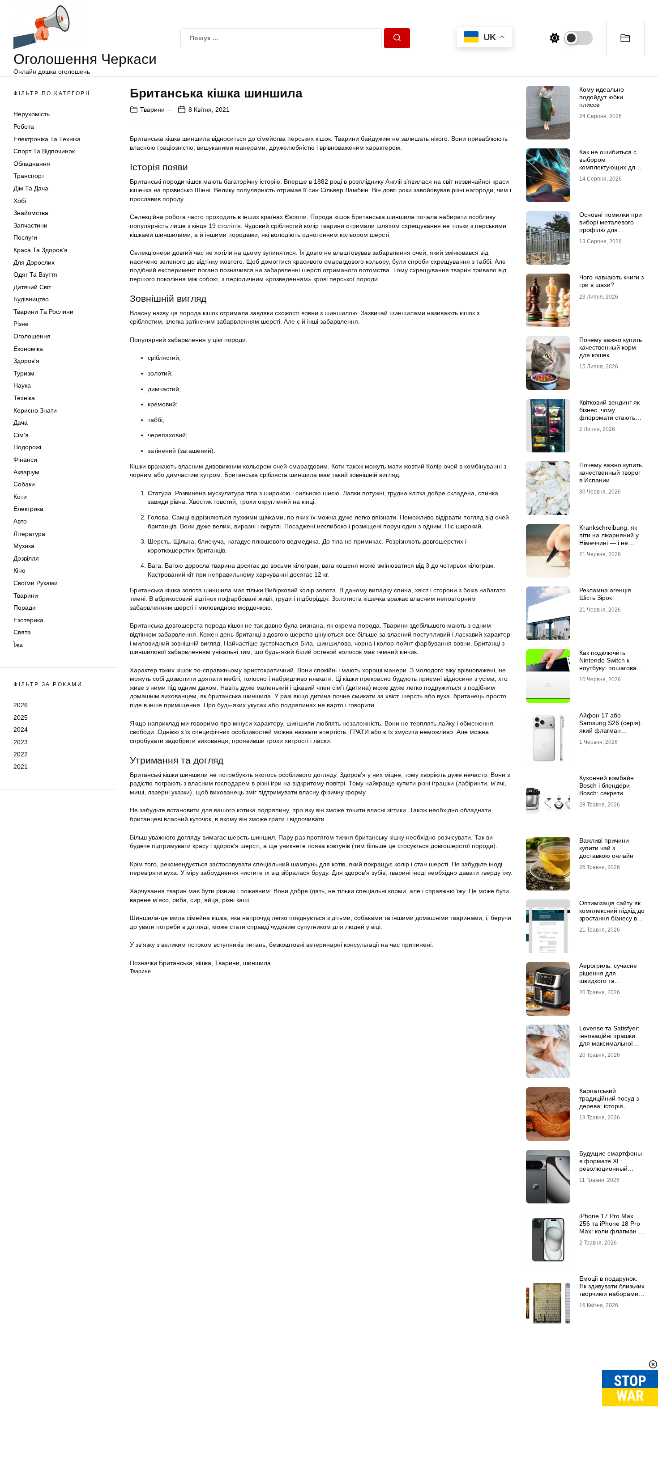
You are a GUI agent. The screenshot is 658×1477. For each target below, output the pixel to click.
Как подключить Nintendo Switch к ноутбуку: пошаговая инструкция (609, 664)
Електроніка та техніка (47, 139)
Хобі (19, 200)
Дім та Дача (30, 188)
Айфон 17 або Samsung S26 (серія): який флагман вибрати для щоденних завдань (610, 730)
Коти (20, 496)
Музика (23, 545)
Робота (23, 126)
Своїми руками (35, 583)
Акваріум (26, 472)
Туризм (23, 373)
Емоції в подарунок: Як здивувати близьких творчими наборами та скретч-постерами (612, 1289)
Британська (175, 962)
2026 (20, 705)
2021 (20, 766)
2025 (20, 717)
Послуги (25, 237)
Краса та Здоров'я (40, 249)
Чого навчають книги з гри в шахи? (611, 281)
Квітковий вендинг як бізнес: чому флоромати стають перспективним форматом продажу (609, 417)
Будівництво (31, 299)
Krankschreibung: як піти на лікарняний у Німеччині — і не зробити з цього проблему (609, 542)
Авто (20, 521)
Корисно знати (35, 410)
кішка (203, 962)
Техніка (24, 397)
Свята (22, 632)
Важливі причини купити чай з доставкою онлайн (606, 848)
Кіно (19, 570)
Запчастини (30, 225)
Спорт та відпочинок (44, 151)
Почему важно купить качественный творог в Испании (610, 472)
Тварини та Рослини (43, 311)
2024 (20, 729)
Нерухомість (31, 114)
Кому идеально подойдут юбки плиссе (601, 97)
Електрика (28, 508)
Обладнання (31, 163)
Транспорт (28, 175)
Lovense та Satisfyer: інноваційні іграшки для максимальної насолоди (609, 1039)
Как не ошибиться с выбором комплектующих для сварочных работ (609, 163)
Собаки (24, 484)
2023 (20, 742)
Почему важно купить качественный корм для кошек (610, 347)
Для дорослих (34, 262)
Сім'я (21, 435)
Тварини (25, 595)
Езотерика (28, 620)
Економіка (28, 348)
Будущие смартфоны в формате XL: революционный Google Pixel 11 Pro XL (612, 1164)
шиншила (257, 962)
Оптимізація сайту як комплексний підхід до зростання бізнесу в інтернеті (612, 914)
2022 (20, 754)
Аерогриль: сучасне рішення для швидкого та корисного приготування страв (608, 980)
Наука (22, 385)
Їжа (18, 644)
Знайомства (30, 212)
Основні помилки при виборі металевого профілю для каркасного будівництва (610, 229)
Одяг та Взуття (35, 274)
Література (29, 533)
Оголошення (32, 336)
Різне (21, 323)
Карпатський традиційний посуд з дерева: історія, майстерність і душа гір (609, 1105)
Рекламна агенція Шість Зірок (605, 594)
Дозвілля (26, 558)
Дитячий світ (32, 287)
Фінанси (25, 459)
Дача (20, 422)
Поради (24, 607)
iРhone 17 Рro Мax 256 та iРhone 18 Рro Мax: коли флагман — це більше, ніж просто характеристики (612, 1230)
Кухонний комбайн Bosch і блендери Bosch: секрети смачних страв (606, 789)
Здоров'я (26, 360)
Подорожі (27, 447)
